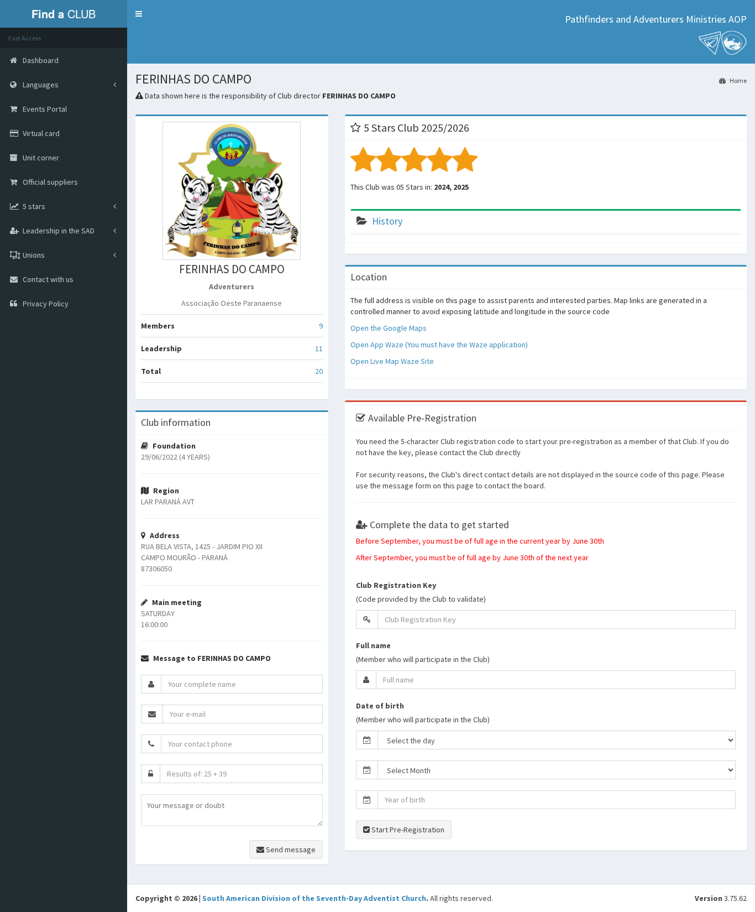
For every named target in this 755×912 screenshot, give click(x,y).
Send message (290, 849)
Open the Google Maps (388, 328)
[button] (138, 14)
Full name (373, 645)
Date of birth (380, 706)
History (387, 221)
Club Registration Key (396, 585)
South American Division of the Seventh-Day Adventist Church (314, 898)
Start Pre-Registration (407, 830)
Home (737, 80)
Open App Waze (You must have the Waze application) (439, 345)
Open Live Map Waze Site (392, 361)
